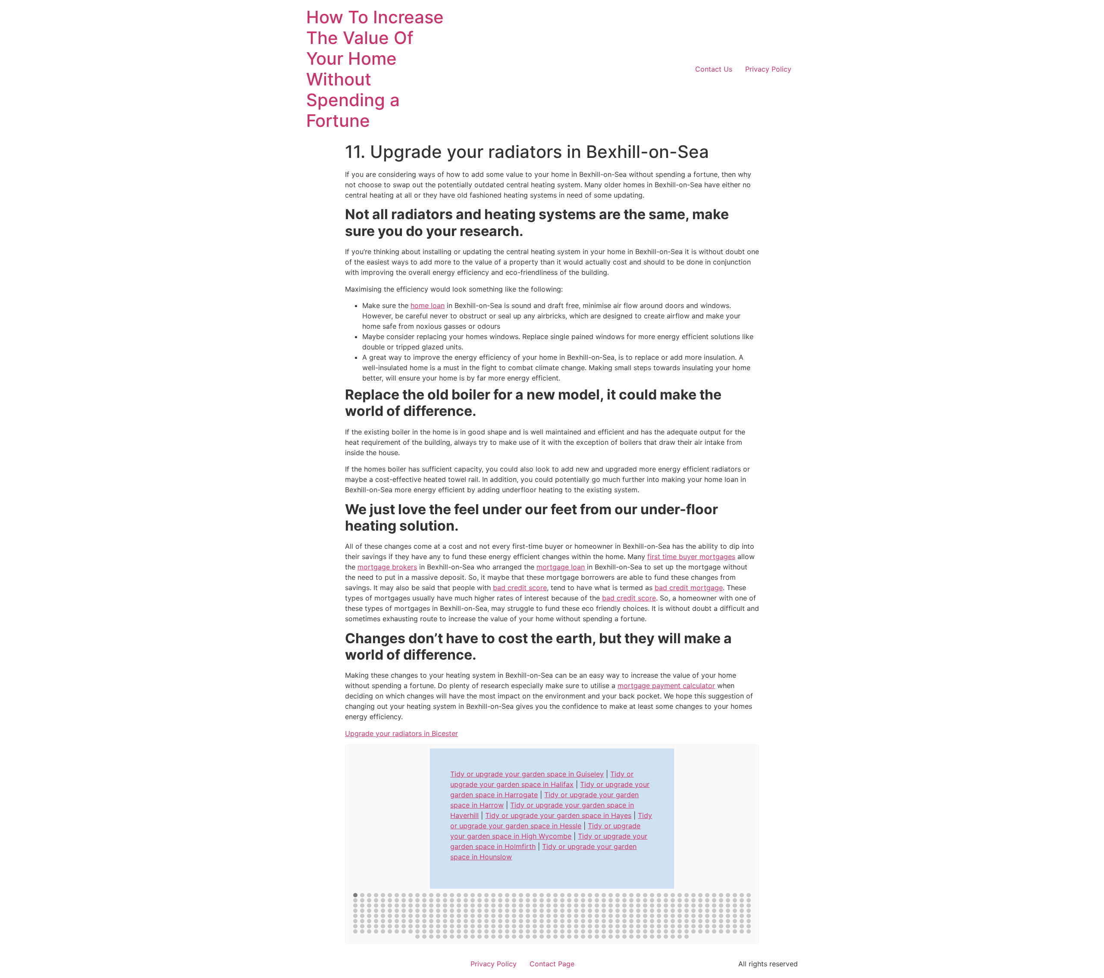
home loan (428, 305)
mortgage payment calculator (666, 685)
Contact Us (713, 69)
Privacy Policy (768, 69)
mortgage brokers (387, 567)
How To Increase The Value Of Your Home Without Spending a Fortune (375, 68)
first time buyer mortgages (691, 556)
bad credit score (520, 587)
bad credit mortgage (689, 587)
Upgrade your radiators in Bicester (401, 733)
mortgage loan (560, 567)
